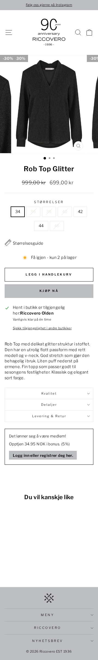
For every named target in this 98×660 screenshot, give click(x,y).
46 (57, 225)
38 (49, 211)
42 (80, 211)
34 (17, 211)
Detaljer (49, 405)
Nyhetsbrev (47, 641)
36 (33, 211)
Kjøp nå (49, 291)
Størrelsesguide (28, 243)
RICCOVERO (47, 628)
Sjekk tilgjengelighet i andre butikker (42, 328)
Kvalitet (49, 393)
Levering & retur (49, 416)
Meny (47, 615)
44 (41, 225)
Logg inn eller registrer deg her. (43, 455)
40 (65, 211)
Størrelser (49, 202)
